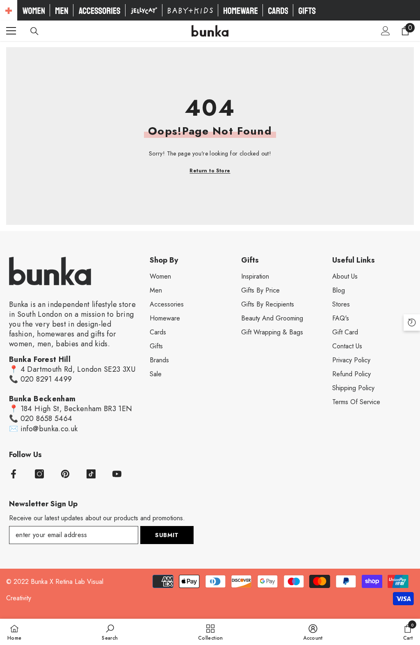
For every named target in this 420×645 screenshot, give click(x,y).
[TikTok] (91, 474)
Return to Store (209, 170)
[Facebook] (13, 474)
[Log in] (385, 30)
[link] (110, 631)
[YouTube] (117, 474)
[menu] (11, 31)
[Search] (34, 31)
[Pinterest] (65, 474)
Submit (167, 535)
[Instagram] (39, 474)
